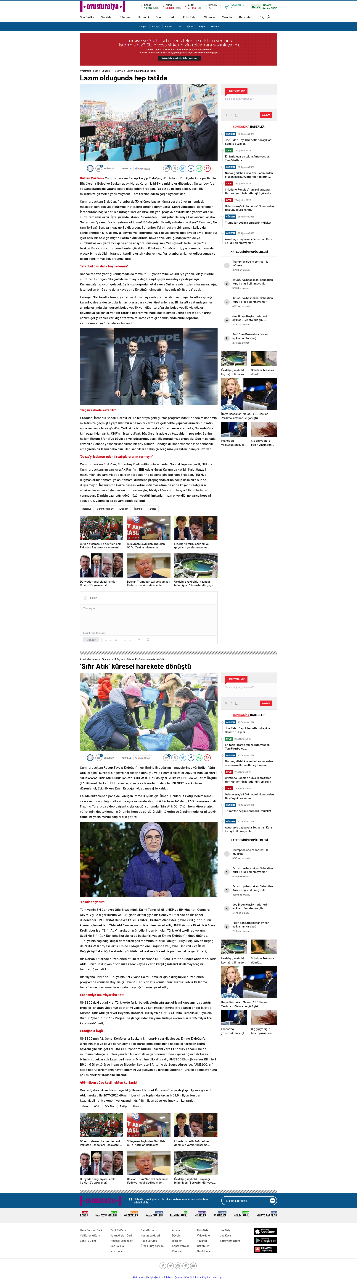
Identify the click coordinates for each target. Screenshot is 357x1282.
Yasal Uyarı (218, 1277)
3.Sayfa (142, 26)
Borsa (84, 1214)
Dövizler (177, 1235)
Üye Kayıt (225, 1235)
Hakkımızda (139, 1277)
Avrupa (156, 26)
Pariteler (219, 1214)
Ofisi (96, 1106)
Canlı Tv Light (88, 1240)
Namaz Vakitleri (106, 1214)
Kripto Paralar (267, 1214)
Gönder (91, 639)
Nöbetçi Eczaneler (121, 1240)
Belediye (86, 508)
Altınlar (176, 1230)
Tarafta (152, 508)
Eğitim (189, 26)
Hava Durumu (154, 1214)
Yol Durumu (241, 1214)
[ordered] (125, 640)
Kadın (172, 17)
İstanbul (138, 508)
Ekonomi (143, 17)
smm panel (116, 1251)
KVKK (188, 1277)
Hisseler (200, 1214)
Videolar (209, 17)
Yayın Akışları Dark (121, 1235)
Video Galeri (204, 1235)
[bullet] (130, 640)
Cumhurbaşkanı (105, 508)
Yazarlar (227, 17)
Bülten (168, 26)
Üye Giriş (225, 1230)
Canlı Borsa (147, 1230)
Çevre (85, 1106)
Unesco (137, 1106)
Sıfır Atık (109, 1106)
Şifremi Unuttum (230, 1240)
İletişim (151, 1277)
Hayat (202, 26)
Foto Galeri (190, 17)
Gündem (125, 17)
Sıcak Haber (204, 1251)
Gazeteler (245, 17)
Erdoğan (123, 508)
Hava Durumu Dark (91, 1230)
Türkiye (123, 1106)
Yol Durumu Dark (90, 1235)
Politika (215, 26)
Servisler (107, 17)
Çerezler (179, 1277)
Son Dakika (87, 17)
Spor (159, 17)
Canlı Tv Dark (118, 1230)
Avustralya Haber (89, 70)
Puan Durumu (178, 1214)
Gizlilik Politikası (164, 1277)
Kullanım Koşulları (201, 1277)
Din (179, 26)
